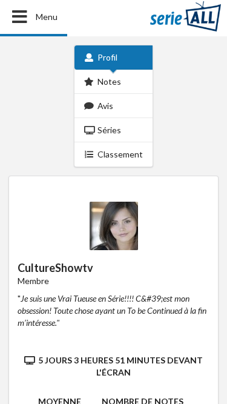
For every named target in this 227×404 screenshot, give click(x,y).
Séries (109, 130)
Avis (105, 106)
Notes (109, 81)
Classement (120, 154)
